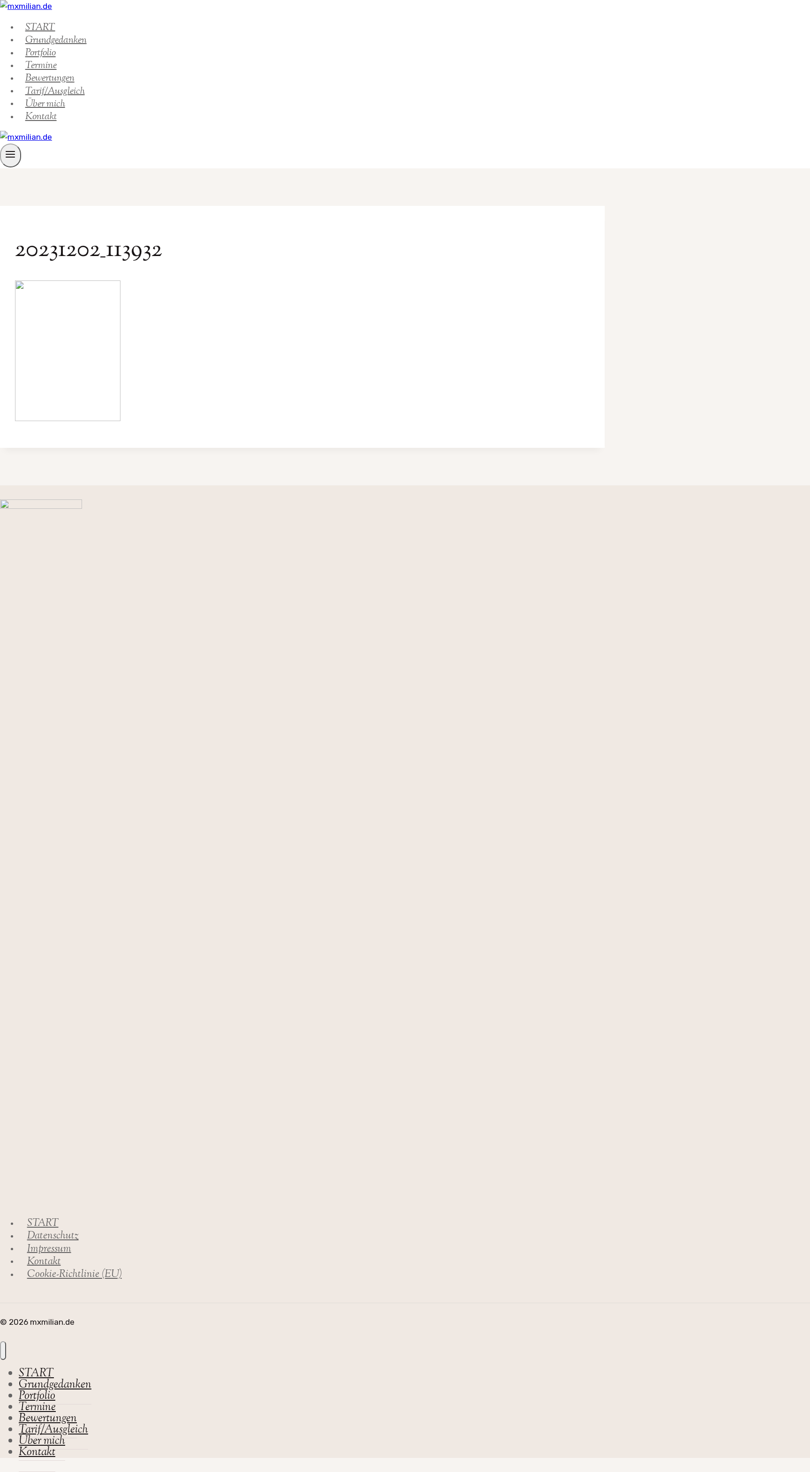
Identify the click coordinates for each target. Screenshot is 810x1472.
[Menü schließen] (3, 1350)
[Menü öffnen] (10, 155)
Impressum (49, 1248)
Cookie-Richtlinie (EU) (74, 1274)
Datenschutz (53, 1236)
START (43, 1223)
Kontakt (41, 117)
